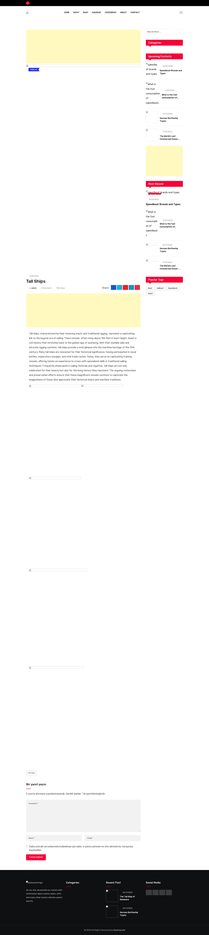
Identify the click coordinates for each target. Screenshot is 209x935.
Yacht (150, 293)
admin (34, 288)
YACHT (76, 12)
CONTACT (135, 12)
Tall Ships (31, 773)
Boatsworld (119, 930)
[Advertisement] (83, 47)
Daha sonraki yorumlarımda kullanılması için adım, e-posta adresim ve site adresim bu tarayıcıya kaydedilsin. (81, 848)
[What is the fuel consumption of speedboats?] (153, 93)
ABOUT (123, 12)
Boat (150, 288)
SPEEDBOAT (111, 12)
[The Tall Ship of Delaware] (112, 896)
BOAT (85, 12)
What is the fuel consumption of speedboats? (169, 98)
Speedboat (172, 288)
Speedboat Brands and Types (163, 204)
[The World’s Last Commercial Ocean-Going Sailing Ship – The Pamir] (152, 135)
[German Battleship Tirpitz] (152, 117)
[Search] (176, 12)
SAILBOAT (96, 12)
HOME (66, 12)
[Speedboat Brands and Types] (152, 69)
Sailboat (160, 288)
